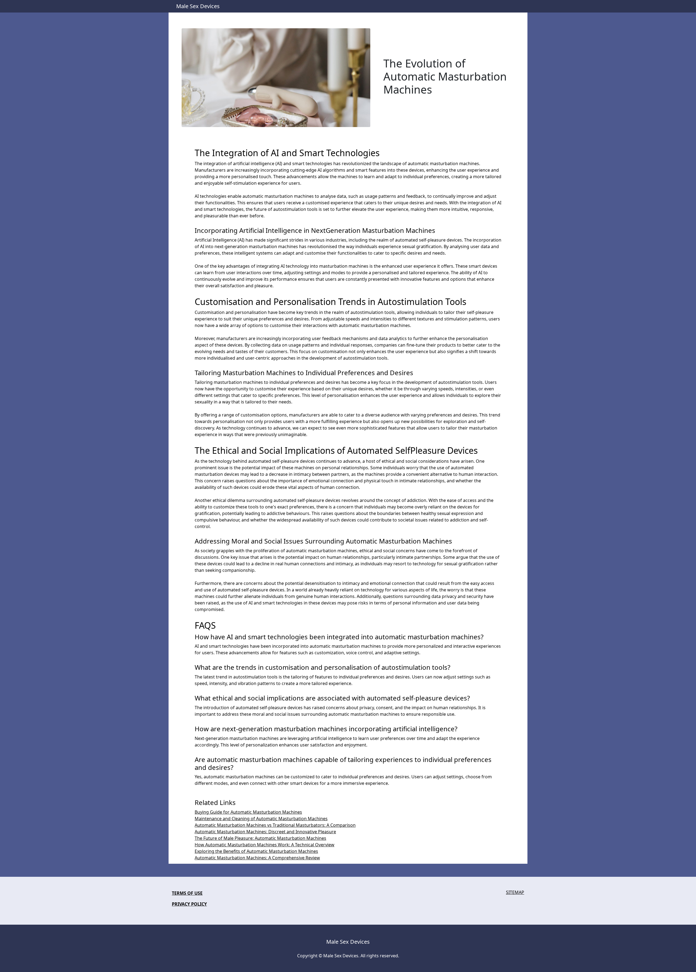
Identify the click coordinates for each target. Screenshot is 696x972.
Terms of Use (187, 893)
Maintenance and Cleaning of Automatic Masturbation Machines (261, 819)
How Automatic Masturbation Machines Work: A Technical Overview (264, 845)
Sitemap (515, 892)
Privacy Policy (189, 904)
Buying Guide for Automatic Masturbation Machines (248, 812)
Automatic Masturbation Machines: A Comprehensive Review (257, 858)
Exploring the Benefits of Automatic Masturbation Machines (256, 851)
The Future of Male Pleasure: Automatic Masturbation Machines (260, 838)
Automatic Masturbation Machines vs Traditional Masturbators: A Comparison (275, 825)
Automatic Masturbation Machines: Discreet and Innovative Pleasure (265, 832)
